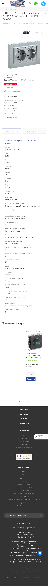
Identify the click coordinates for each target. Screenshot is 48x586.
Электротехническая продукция (32, 578)
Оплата (24, 481)
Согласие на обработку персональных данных (24, 506)
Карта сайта (24, 503)
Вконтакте (12, 569)
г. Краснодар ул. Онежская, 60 (25, 542)
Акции (24, 419)
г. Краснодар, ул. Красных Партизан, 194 (25, 556)
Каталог (24, 410)
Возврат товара (24, 484)
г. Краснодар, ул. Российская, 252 (26, 553)
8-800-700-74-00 (24, 523)
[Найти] (44, 9)
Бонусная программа (24, 487)
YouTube (24, 569)
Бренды (24, 414)
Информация (24, 467)
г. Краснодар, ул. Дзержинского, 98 (26, 559)
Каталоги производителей (24, 493)
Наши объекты (24, 438)
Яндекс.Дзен (35, 569)
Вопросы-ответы (24, 490)
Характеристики (12, 131)
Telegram (18, 569)
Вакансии (24, 444)
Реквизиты (24, 423)
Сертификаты (24, 496)
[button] (19, 402)
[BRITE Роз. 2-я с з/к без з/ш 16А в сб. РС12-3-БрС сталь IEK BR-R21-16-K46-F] (24, 54)
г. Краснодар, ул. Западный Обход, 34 (25, 563)
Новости (24, 435)
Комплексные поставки (24, 448)
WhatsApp (29, 569)
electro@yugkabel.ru (26, 528)
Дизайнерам (24, 441)
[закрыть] (46, 436)
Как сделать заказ (24, 451)
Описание (29, 131)
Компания (24, 431)
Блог (24, 471)
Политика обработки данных (41, 437)
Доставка (24, 478)
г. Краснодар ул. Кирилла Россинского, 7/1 (25, 545)
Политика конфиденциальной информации (24, 500)
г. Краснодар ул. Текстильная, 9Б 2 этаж (25, 549)
